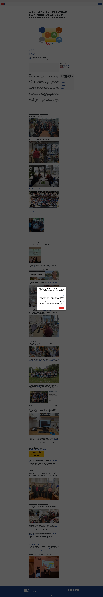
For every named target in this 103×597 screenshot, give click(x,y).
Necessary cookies (43, 296)
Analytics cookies (43, 301)
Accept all (62, 307)
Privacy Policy (44, 291)
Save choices (42, 307)
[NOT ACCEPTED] (63, 302)
